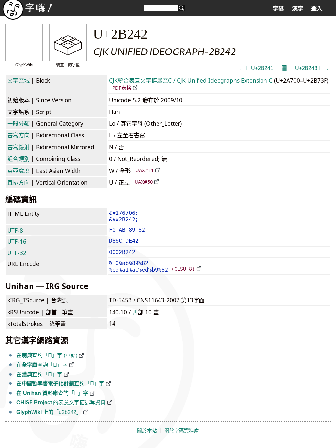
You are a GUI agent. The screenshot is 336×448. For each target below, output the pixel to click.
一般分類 (18, 123)
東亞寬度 (18, 170)
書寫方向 (18, 135)
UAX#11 (145, 170)
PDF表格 (121, 87)
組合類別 (18, 159)
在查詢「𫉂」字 (42, 365)
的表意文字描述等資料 (61, 402)
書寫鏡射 (18, 147)
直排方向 (18, 182)
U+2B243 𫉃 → (312, 68)
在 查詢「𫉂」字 (52, 393)
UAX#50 (144, 181)
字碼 (278, 8)
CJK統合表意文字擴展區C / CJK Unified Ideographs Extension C (190, 80)
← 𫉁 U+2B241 (256, 68)
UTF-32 (16, 252)
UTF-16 (16, 241)
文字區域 (18, 80)
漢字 (297, 8)
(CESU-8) (183, 269)
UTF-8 (15, 230)
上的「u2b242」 (49, 412)
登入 (316, 8)
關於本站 (147, 430)
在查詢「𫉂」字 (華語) (46, 355)
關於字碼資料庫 (181, 430)
